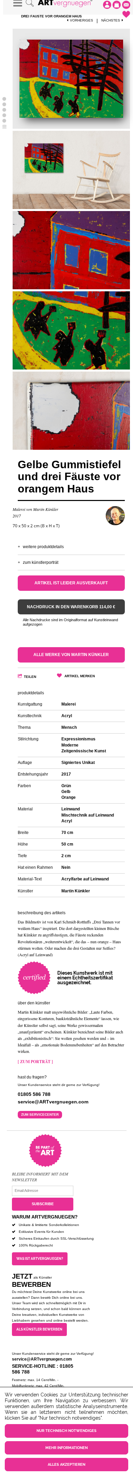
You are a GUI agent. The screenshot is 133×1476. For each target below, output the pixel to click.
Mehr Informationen (66, 1448)
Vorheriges (81, 20)
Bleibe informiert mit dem (40, 1173)
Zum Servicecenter (40, 1114)
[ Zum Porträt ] (35, 1061)
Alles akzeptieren (66, 1464)
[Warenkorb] (116, 5)
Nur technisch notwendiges (66, 1431)
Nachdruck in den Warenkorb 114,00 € (71, 606)
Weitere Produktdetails (43, 546)
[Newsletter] (126, 5)
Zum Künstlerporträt (40, 562)
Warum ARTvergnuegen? (45, 1217)
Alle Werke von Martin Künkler (71, 654)
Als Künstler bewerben (39, 1329)
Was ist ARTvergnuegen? (39, 1259)
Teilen (30, 677)
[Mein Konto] (107, 5)
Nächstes (110, 20)
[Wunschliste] (126, 14)
